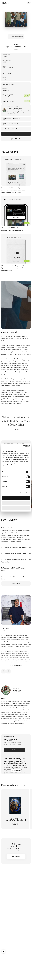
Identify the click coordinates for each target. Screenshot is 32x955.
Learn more (17, 665)
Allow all (16, 497)
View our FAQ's (16, 856)
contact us (7, 744)
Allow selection (16, 503)
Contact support (16, 583)
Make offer (18, 139)
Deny (16, 508)
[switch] (28, 477)
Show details (23, 492)
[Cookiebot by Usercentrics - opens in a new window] (23, 446)
